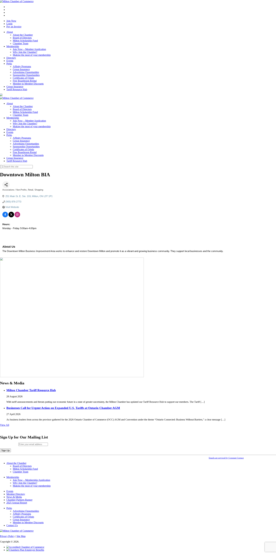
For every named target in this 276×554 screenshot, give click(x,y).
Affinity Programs (22, 66)
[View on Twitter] (11, 216)
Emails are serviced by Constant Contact (226, 458)
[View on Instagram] (17, 216)
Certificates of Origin (23, 78)
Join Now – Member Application (29, 49)
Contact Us (12, 525)
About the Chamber (23, 35)
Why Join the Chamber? (25, 52)
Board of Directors (22, 37)
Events (9, 60)
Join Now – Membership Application (31, 480)
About (9, 32)
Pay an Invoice (13, 26)
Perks (9, 63)
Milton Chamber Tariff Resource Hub (31, 390)
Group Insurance (21, 69)
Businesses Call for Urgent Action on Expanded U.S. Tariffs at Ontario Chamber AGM (63, 408)
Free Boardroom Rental (25, 80)
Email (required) (9, 444)
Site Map (21, 536)
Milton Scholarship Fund (25, 40)
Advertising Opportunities (26, 72)
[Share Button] (6, 184)
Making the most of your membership (32, 55)
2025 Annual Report (16, 502)
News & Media (14, 497)
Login (9, 23)
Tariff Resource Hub (16, 89)
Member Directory (15, 494)
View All (4, 425)
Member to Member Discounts (28, 83)
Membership (12, 46)
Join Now (11, 20)
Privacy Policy (7, 536)
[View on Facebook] (5, 216)
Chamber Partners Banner (19, 499)
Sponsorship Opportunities (26, 75)
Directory (11, 57)
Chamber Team (20, 43)
